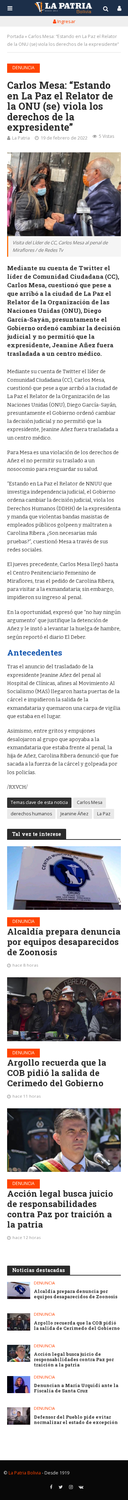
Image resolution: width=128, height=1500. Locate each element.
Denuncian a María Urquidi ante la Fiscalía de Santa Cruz (76, 1388)
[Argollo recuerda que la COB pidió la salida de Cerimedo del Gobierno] (64, 1009)
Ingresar (65, 21)
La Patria (21, 138)
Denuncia (23, 68)
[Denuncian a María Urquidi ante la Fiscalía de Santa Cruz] (18, 1384)
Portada (15, 36)
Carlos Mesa (89, 802)
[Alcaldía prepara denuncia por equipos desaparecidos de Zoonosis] (64, 878)
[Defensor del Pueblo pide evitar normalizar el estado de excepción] (18, 1415)
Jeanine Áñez (74, 814)
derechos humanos (31, 814)
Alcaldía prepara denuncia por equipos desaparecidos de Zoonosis (64, 941)
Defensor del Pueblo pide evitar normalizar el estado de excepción (76, 1419)
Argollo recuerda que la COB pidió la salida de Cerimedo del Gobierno (56, 1073)
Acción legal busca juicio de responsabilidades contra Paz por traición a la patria (60, 1209)
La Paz (104, 814)
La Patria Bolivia (25, 1473)
